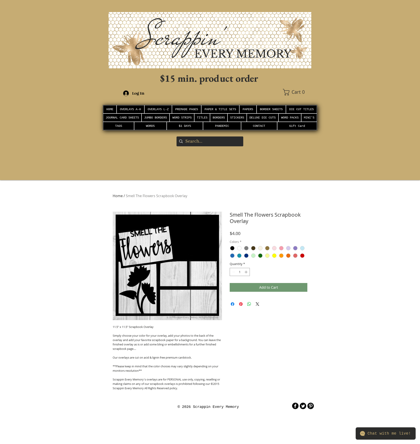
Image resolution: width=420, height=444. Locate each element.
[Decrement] (233, 272)
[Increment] (246, 272)
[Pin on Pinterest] (240, 304)
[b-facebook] (295, 406)
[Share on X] (257, 304)
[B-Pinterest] (310, 406)
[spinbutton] (240, 272)
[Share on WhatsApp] (249, 304)
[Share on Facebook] (232, 304)
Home (118, 195)
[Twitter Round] (303, 406)
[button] (297, 92)
